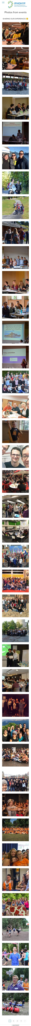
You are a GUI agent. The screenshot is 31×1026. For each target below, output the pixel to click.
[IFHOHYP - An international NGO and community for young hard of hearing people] (17, 5)
